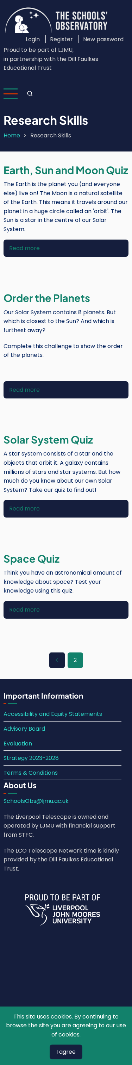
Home (12, 135)
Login (33, 39)
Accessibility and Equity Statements (53, 714)
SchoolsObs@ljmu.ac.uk (36, 801)
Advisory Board (24, 729)
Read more (24, 248)
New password (103, 39)
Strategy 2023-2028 (31, 758)
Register (61, 39)
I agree (66, 1052)
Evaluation (18, 743)
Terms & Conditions (31, 773)
